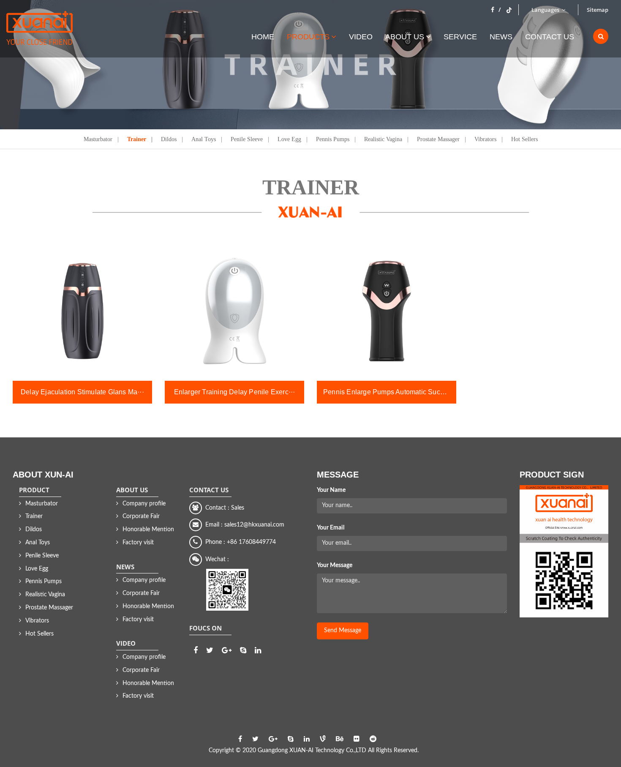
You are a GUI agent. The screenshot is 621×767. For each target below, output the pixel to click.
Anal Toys (203, 139)
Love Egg (289, 139)
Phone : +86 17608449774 (239, 542)
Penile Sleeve (247, 139)
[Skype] (243, 651)
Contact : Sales (223, 508)
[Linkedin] (258, 651)
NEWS (501, 36)
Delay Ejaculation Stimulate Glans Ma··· (82, 392)
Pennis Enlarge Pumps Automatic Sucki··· (387, 392)
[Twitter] (509, 9)
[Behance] (339, 739)
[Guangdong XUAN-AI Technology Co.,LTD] (39, 32)
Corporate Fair (141, 516)
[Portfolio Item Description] (82, 311)
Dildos (169, 139)
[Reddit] (373, 739)
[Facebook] (496, 9)
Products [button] (308, 36)
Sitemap (597, 10)
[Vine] (323, 739)
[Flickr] (357, 739)
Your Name (331, 490)
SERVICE (460, 36)
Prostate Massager (438, 139)
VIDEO (361, 36)
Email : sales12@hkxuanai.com (243, 525)
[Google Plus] (227, 651)
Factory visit (138, 543)
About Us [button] (404, 36)
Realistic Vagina (383, 139)
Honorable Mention (148, 529)
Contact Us (549, 36)
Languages (546, 10)
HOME (262, 36)
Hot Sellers (524, 139)
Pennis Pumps (332, 139)
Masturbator (98, 139)
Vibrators (485, 139)
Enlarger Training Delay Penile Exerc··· (234, 392)
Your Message (334, 565)
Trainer (136, 139)
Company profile (144, 504)
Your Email (330, 528)
